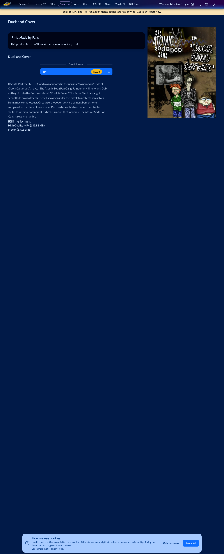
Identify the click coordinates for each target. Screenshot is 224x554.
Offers (53, 4)
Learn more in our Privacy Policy (48, 548)
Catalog (23, 4)
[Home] (7, 4)
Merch (118, 4)
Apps (76, 4)
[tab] (76, 37)
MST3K (97, 4)
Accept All (190, 543)
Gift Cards (134, 4)
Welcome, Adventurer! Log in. (174, 4)
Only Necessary (171, 543)
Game (86, 4)
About (108, 4)
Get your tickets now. (149, 11)
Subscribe (65, 4)
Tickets (38, 4)
